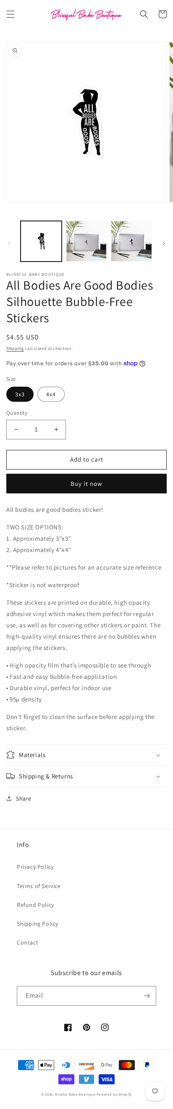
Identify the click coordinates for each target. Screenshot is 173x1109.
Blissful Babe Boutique (75, 1094)
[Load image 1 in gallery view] (41, 241)
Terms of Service (39, 886)
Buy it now (86, 484)
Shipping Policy (37, 923)
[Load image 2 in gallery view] (86, 241)
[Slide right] (164, 243)
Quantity (16, 412)
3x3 (20, 394)
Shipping (15, 348)
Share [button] (23, 798)
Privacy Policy (35, 866)
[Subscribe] (146, 996)
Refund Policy (35, 905)
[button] (10, 14)
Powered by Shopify (114, 1094)
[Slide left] (9, 243)
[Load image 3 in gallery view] (131, 241)
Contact (27, 942)
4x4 (51, 394)
